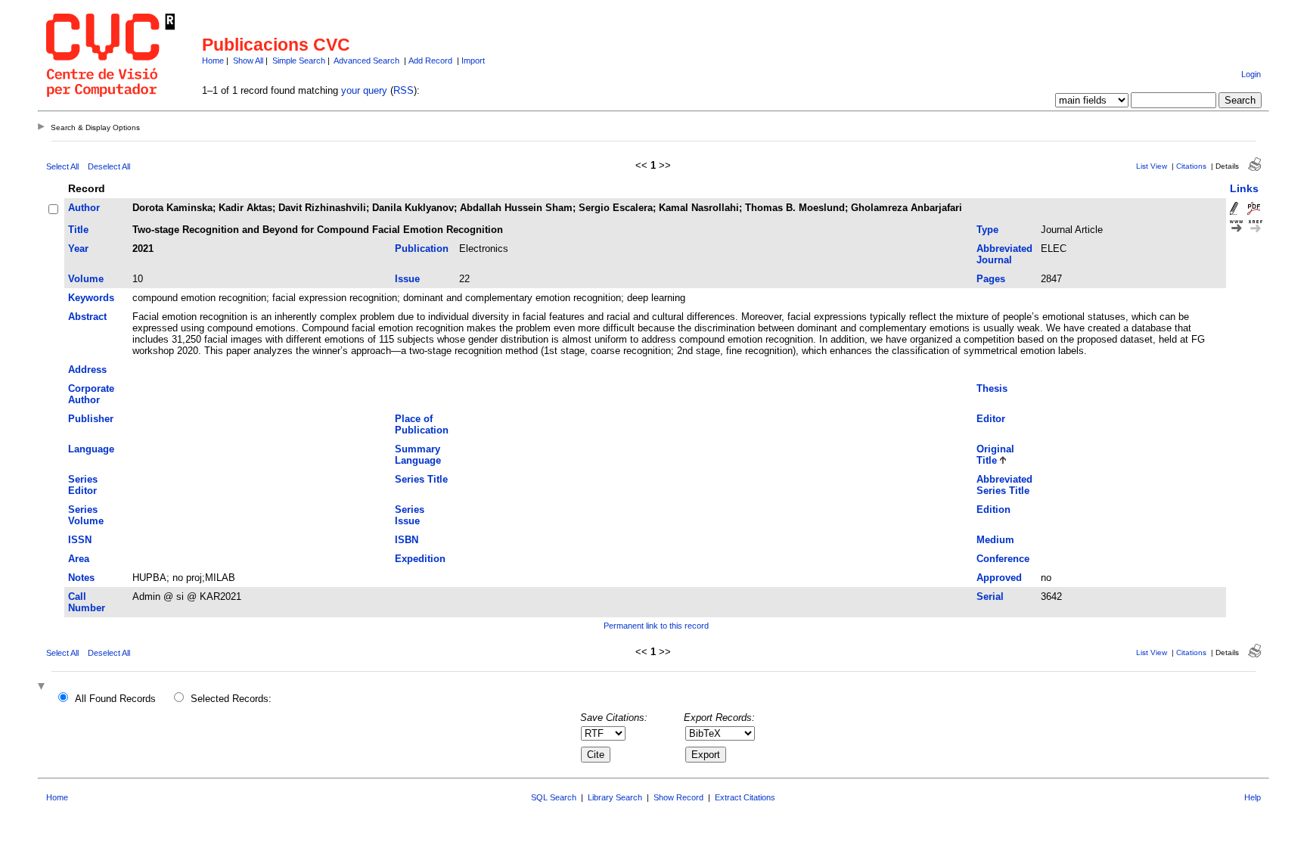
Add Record (430, 60)
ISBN (406, 539)
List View (1151, 166)
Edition (993, 509)
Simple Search (298, 60)
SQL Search (553, 797)
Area (78, 558)
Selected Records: (231, 698)
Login (1251, 74)
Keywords (91, 297)
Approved (999, 577)
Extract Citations (745, 797)
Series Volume (86, 515)
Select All (62, 166)
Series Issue (409, 515)
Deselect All (109, 166)
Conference (1002, 558)
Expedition (420, 558)
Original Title (995, 454)
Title (78, 229)
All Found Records (115, 698)
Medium (995, 539)
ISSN (80, 539)
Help (1252, 797)
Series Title (421, 479)
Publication (422, 248)
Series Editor (83, 485)
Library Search (615, 797)
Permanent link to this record (656, 625)
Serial (990, 596)
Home (213, 60)
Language (91, 449)
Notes (81, 577)
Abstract (87, 316)
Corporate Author (91, 394)
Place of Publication (422, 424)
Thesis (991, 388)
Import (473, 60)
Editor (990, 418)
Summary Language (418, 454)
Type (987, 229)
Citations (1191, 166)
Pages (990, 278)
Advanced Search (366, 60)
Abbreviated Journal (1004, 254)
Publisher (90, 418)
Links (1244, 188)
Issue (407, 278)
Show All (248, 60)
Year (78, 248)
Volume (86, 278)
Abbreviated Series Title (1004, 485)
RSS (403, 90)
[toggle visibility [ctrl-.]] (43, 687)
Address (87, 369)
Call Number (86, 602)
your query (364, 90)
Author (84, 207)
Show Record (678, 797)
